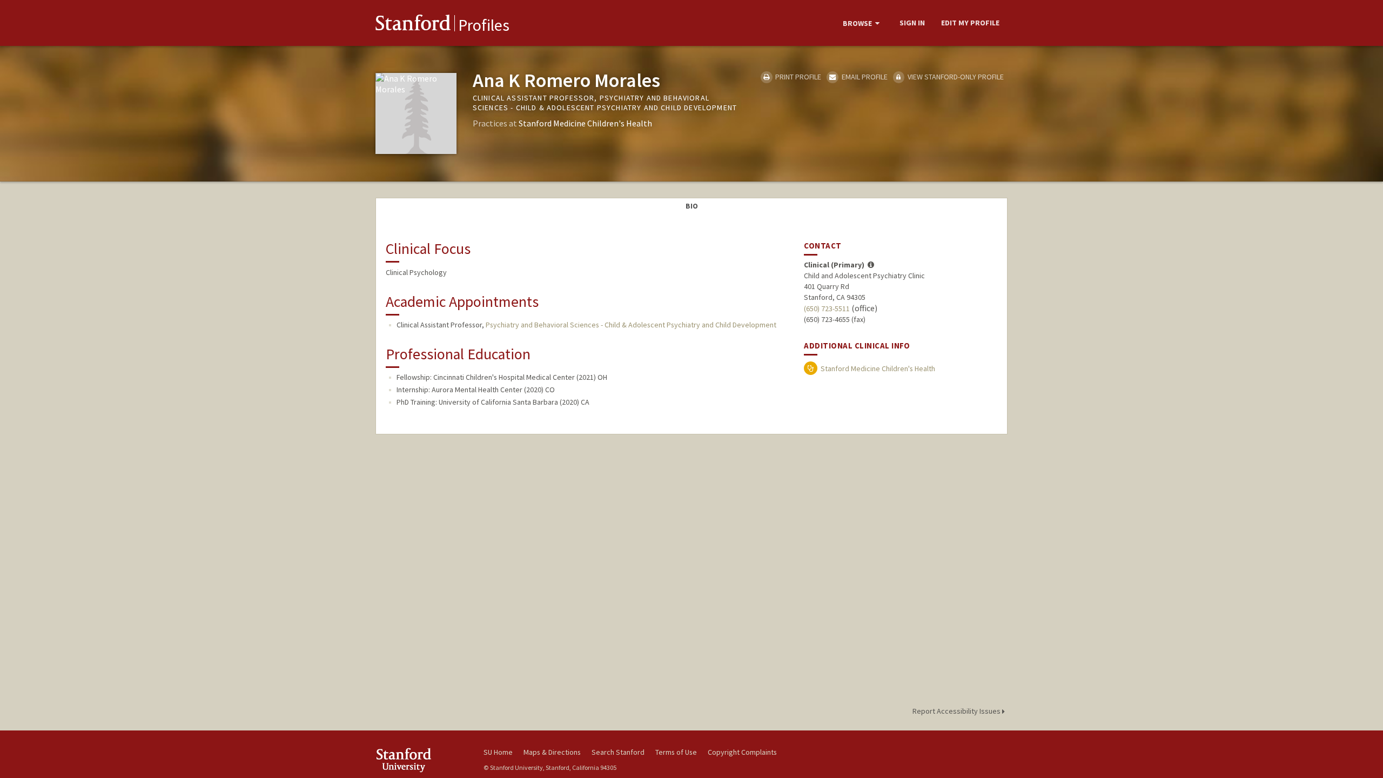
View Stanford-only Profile (955, 77)
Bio (692, 206)
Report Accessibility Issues (957, 711)
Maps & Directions (552, 752)
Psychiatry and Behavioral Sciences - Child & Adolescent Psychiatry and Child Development (631, 325)
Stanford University (421, 760)
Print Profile (797, 77)
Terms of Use (676, 752)
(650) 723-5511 (827, 308)
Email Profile (863, 77)
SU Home (498, 752)
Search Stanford (618, 752)
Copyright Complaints (742, 752)
